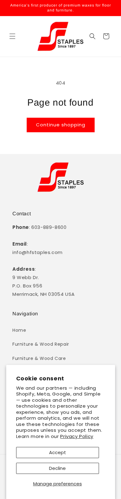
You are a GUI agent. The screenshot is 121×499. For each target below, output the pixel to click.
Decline (57, 468)
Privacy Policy (76, 436)
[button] (12, 36)
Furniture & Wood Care (39, 358)
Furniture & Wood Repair (40, 344)
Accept (57, 452)
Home (19, 330)
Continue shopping (60, 124)
